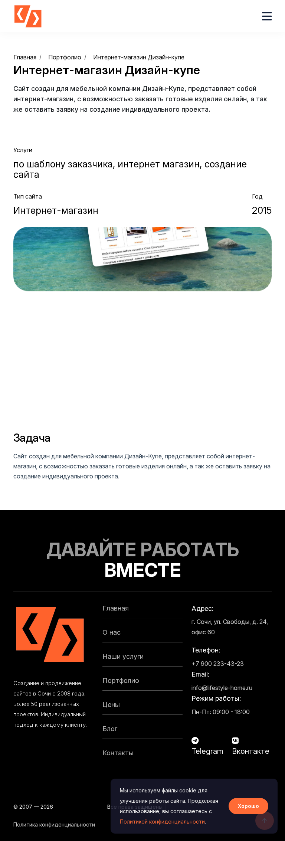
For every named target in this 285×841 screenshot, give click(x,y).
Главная (115, 608)
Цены (111, 705)
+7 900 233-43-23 (217, 663)
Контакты (118, 753)
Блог (109, 729)
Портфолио (120, 680)
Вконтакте (250, 751)
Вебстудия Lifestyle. (80, 807)
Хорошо (248, 806)
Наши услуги (123, 656)
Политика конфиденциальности (54, 824)
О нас (111, 632)
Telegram (207, 751)
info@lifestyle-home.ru (221, 687)
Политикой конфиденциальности (162, 821)
